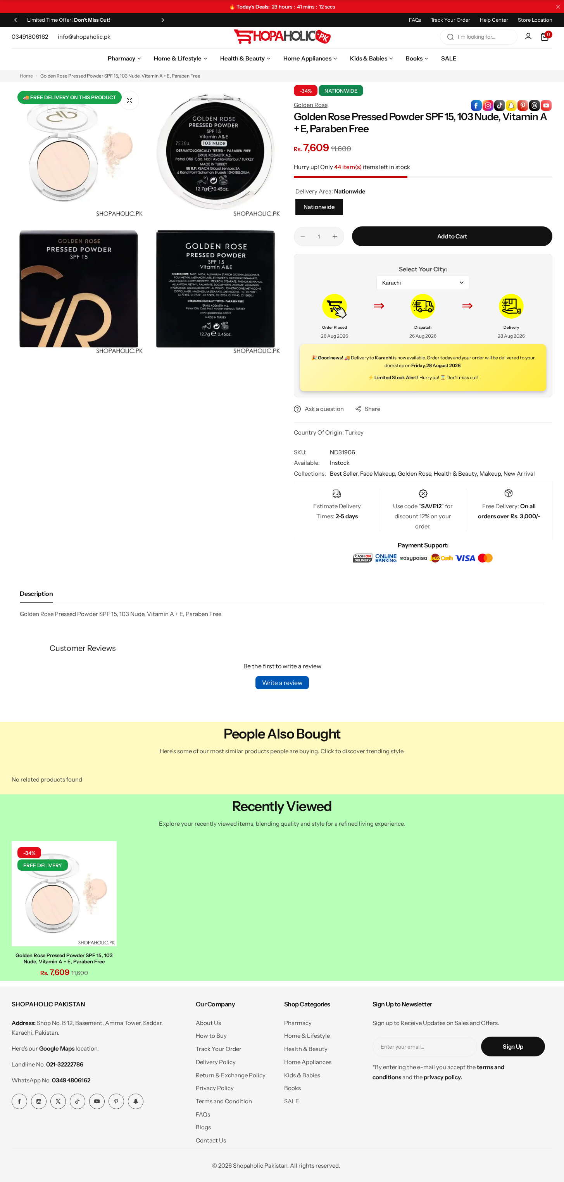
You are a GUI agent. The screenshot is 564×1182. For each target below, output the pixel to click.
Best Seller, (345, 473)
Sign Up (513, 1046)
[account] (529, 37)
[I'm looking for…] (450, 37)
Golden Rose (311, 105)
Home (26, 76)
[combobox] (478, 37)
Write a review (282, 683)
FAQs (415, 20)
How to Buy (211, 1035)
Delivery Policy (216, 1062)
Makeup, (491, 473)
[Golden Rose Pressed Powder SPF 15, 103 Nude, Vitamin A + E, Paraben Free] (64, 893)
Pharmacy (298, 1023)
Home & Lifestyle (307, 1035)
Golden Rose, (416, 473)
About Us (208, 1023)
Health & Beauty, (456, 473)
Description (36, 593)
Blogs (203, 1127)
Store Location (535, 20)
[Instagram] (39, 1101)
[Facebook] (19, 1101)
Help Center (494, 20)
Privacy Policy (215, 1088)
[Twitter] (58, 1101)
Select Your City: (423, 269)
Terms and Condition (224, 1101)
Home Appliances (307, 1062)
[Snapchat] (135, 1101)
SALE (291, 1101)
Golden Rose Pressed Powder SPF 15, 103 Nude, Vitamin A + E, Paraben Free (64, 958)
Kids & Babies (302, 1075)
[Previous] (15, 20)
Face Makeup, (379, 473)
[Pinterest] (116, 1101)
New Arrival (519, 473)
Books (292, 1088)
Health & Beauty (306, 1049)
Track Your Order (450, 20)
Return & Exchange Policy (231, 1075)
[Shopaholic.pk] (282, 36)
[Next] (163, 20)
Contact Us (211, 1140)
